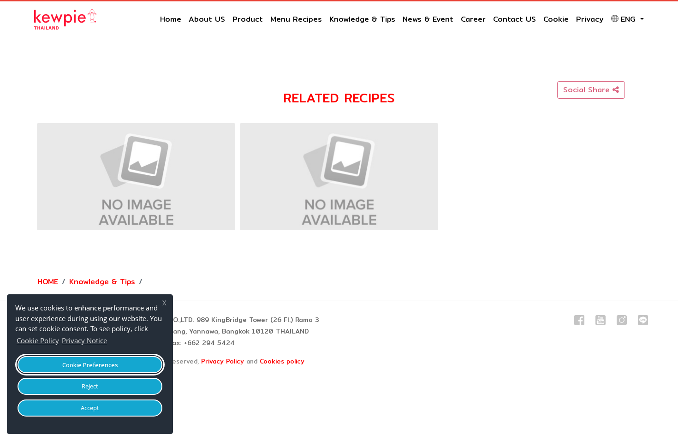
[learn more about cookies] (111, 341)
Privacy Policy (222, 361)
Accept (90, 408)
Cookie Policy (38, 340)
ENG (629, 19)
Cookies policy (282, 361)
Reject (90, 386)
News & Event (428, 19)
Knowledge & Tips (362, 19)
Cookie (556, 19)
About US (207, 19)
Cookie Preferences (90, 365)
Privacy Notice (84, 340)
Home (170, 19)
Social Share (588, 89)
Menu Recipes (296, 19)
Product (247, 19)
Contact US (514, 19)
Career (473, 19)
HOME (47, 281)
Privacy (590, 19)
